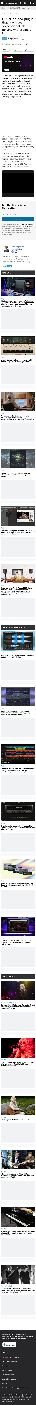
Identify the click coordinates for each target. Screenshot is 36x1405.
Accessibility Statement (10, 1379)
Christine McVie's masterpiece (20, 8)
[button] (2, 3)
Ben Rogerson (14, 38)
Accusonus (17, 166)
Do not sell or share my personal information (17, 1388)
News (4, 39)
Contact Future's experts (10, 1357)
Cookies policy (7, 1370)
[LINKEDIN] (13, 251)
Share (7, 50)
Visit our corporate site (18, 1338)
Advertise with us (8, 1375)
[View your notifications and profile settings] (21, 3)
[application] (18, 182)
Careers (5, 1383)
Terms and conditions (9, 1361)
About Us (5, 1353)
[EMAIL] (16, 251)
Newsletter (30, 50)
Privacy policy (6, 1366)
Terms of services (26, 225)
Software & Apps (13, 13)
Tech (3, 13)
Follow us (19, 50)
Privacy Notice (28, 227)
